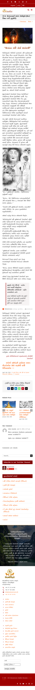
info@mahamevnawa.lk (11, 592)
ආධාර (5, 520)
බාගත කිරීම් (8, 618)
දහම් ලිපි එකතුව (9, 485)
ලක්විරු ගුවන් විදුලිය (11, 636)
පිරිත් (6, 612)
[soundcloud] (26, 683)
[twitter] (20, 683)
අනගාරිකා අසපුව (10, 647)
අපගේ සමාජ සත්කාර (10, 516)
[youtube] (23, 683)
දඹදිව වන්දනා (9, 644)
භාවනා (7, 599)
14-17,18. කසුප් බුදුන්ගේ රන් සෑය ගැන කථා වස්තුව (8, 412)
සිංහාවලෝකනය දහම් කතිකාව (14, 501)
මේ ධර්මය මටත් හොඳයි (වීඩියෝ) (15, 481)
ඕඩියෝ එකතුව (9, 639)
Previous (23, 21)
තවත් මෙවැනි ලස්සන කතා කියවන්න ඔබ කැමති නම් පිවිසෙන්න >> (16, 365)
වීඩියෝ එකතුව (9, 642)
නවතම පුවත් (7, 489)
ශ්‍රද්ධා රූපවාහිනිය (10, 633)
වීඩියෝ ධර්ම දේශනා (10, 505)
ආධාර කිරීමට (9, 607)
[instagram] (29, 683)
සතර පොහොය (9, 604)
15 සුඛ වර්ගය (15, 372)
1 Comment (16, 374)
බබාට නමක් (8, 621)
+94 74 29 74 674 (10, 594)
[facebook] (17, 683)
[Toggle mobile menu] (32, 10)
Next (29, 21)
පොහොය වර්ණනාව (10, 493)
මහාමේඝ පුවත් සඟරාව (11, 631)
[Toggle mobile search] (28, 10)
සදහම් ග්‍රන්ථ (8, 625)
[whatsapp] (32, 683)
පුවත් (6, 610)
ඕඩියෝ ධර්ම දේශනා (10, 497)
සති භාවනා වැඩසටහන (11, 615)
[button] (3, 410)
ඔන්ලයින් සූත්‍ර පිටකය (11, 628)
